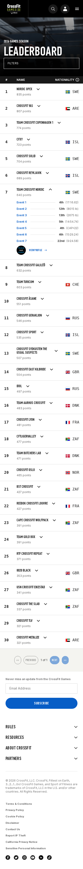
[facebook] (8, 857)
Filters (13, 63)
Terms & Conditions (19, 803)
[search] (53, 9)
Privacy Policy (15, 810)
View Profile (35, 250)
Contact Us (13, 829)
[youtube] (32, 857)
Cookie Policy (15, 816)
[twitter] (16, 857)
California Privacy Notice (21, 842)
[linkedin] (41, 857)
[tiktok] (49, 857)
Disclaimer (12, 822)
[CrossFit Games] (14, 9)
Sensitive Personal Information (26, 848)
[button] (77, 9)
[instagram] (24, 857)
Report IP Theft (16, 835)
